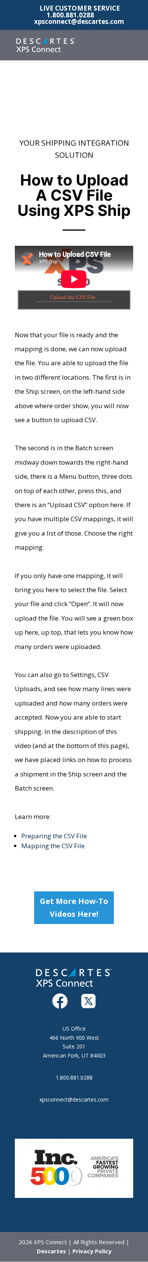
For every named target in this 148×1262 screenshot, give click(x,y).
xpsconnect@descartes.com (74, 1099)
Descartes (51, 1251)
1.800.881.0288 (70, 15)
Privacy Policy (92, 1251)
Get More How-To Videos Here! (74, 907)
